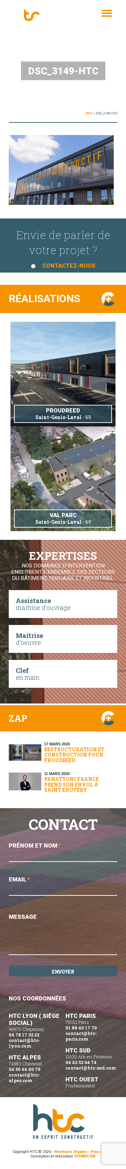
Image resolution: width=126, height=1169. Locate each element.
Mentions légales (71, 1151)
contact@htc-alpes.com (24, 1077)
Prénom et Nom (35, 845)
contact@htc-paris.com (81, 1036)
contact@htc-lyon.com (24, 1043)
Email (19, 879)
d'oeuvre (29, 639)
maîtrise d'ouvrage (43, 604)
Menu (107, 20)
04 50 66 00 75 (24, 1069)
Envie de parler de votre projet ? (63, 248)
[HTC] (40, 15)
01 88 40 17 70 (81, 1027)
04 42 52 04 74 (81, 1062)
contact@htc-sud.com (90, 1068)
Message (23, 916)
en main (28, 674)
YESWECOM (85, 1156)
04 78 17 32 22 (24, 1034)
